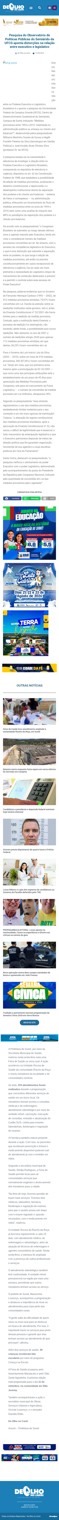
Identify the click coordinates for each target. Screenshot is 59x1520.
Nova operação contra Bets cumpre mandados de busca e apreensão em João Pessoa (26, 973)
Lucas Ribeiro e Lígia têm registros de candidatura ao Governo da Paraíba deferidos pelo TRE (28, 890)
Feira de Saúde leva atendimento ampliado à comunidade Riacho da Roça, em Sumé (24, 730)
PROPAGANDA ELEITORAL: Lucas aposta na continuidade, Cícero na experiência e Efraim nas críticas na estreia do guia (26, 932)
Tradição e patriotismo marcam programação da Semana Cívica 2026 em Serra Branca (26, 1014)
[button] (30, 7)
